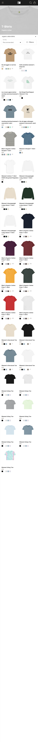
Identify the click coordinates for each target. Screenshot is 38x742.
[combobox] (12, 42)
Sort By (5, 39)
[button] (20, 42)
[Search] (31, 3)
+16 (30, 236)
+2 (12, 127)
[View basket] (34, 3)
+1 (12, 99)
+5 (12, 68)
